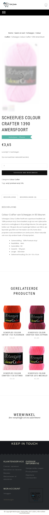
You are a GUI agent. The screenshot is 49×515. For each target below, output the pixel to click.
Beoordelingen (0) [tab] (28, 197)
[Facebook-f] (23, 451)
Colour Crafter (15, 179)
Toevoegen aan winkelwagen (25, 172)
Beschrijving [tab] (10, 197)
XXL (22, 183)
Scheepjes (30, 33)
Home (10, 33)
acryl (7, 183)
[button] (46, 5)
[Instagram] (26, 451)
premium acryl (15, 183)
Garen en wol (20, 33)
